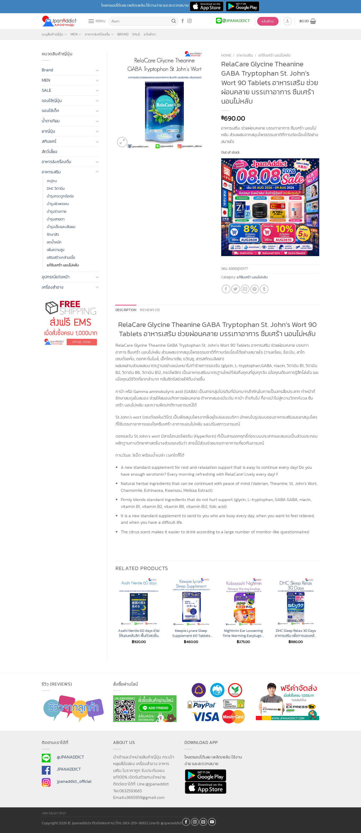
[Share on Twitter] (235, 289)
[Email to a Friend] (245, 289)
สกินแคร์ (49, 141)
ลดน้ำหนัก (54, 242)
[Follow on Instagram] (189, 21)
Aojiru (52, 181)
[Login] (287, 21)
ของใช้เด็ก (50, 110)
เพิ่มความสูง (55, 250)
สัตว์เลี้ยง (49, 151)
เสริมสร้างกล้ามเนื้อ (61, 257)
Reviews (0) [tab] (150, 309)
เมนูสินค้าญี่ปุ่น (52, 34)
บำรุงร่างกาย (56, 211)
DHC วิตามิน (55, 188)
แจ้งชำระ (150, 34)
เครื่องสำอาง (52, 287)
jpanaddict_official (74, 781)
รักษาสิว (53, 234)
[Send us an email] (203, 822)
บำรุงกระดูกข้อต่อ (60, 196)
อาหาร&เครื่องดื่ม (97, 34)
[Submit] (173, 21)
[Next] (319, 615)
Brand (122, 34)
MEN (74, 34)
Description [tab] (126, 309)
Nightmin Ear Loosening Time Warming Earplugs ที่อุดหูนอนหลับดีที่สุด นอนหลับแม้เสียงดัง (243, 633)
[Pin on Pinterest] (254, 289)
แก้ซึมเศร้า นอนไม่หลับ (63, 265)
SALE (136, 34)
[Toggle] (97, 70)
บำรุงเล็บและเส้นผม (61, 227)
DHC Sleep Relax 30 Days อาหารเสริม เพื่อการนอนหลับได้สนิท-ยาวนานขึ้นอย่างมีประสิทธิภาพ (296, 633)
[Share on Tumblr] (264, 289)
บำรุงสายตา (55, 219)
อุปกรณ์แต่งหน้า (56, 277)
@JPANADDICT (70, 757)
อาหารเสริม (51, 172)
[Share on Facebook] (226, 289)
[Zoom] (122, 142)
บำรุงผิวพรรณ (58, 204)
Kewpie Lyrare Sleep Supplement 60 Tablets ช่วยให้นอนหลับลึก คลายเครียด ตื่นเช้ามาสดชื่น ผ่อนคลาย (191, 633)
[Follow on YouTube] (212, 822)
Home (226, 55)
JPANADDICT (69, 769)
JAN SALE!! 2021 (54, 813)
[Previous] (116, 615)
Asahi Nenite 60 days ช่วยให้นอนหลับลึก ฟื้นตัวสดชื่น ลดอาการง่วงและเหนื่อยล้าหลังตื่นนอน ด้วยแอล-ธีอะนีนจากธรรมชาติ (139, 633)
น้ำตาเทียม (51, 121)
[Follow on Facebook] (183, 21)
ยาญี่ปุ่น (48, 131)
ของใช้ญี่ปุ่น (52, 100)
